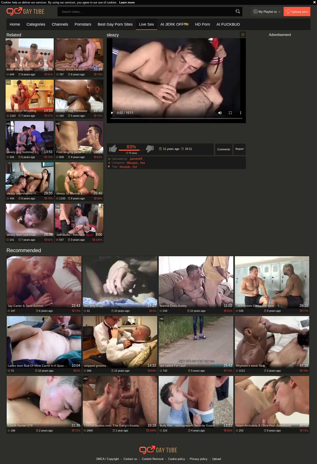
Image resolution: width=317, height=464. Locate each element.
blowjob (125, 166)
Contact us (130, 459)
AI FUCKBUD (228, 24)
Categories (36, 24)
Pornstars (83, 24)
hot (135, 166)
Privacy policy (198, 459)
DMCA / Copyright (107, 459)
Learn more (127, 2)
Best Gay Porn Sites (115, 24)
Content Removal (152, 459)
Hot (142, 162)
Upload (216, 459)
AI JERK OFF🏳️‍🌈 (174, 24)
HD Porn (202, 24)
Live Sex (146, 24)
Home (15, 24)
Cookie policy (176, 459)
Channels (60, 24)
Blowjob (132, 162)
